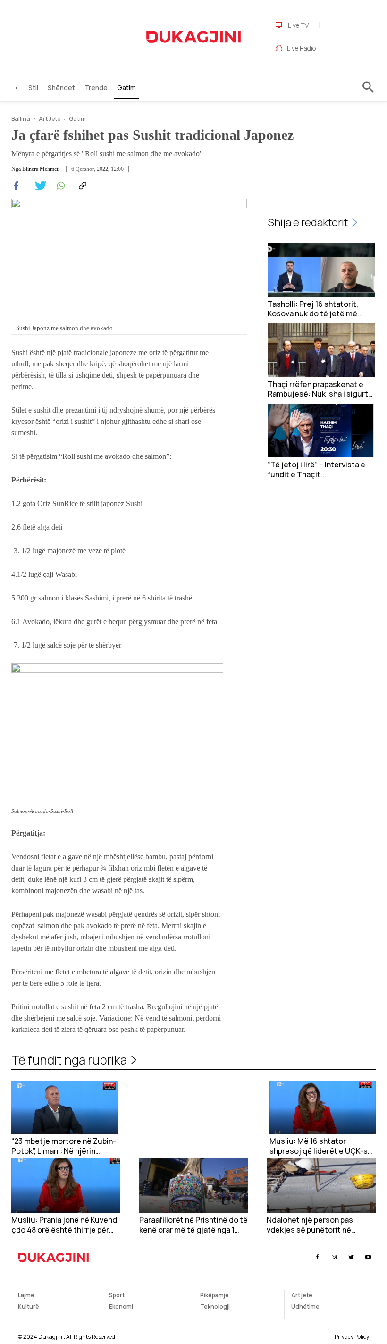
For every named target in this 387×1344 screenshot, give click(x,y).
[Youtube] (368, 1257)
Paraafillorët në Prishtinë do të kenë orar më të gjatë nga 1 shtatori (193, 1225)
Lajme (26, 1295)
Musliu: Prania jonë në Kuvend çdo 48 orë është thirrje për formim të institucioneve (64, 1225)
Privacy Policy (352, 1337)
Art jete (301, 1295)
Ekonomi (121, 1306)
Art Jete (49, 119)
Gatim (77, 119)
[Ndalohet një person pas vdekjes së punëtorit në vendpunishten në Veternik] (321, 1185)
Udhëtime (305, 1306)
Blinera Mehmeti (40, 169)
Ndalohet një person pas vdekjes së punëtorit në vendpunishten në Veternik (314, 1225)
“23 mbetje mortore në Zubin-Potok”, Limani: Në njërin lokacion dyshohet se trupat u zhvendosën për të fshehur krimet (64, 1146)
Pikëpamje (214, 1295)
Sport (117, 1295)
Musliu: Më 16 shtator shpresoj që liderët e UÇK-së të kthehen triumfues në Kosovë (320, 1146)
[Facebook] (16, 186)
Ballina (20, 119)
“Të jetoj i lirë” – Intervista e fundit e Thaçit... (316, 470)
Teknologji (215, 1306)
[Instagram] (334, 1257)
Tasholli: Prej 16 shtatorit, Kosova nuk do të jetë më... (315, 309)
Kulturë (28, 1306)
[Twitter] (37, 186)
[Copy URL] (81, 186)
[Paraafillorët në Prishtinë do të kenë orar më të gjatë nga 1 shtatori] (193, 1185)
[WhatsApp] (59, 186)
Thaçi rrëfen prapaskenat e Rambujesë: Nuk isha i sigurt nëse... (318, 389)
